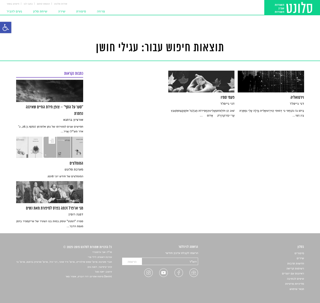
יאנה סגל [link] (99, 272)
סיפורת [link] (81, 11)
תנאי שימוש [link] (297, 289)
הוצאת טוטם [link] (43, 4)
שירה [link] (61, 11)
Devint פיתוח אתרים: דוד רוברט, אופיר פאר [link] (89, 276)
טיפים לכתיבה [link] (295, 279)
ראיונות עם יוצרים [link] (293, 273)
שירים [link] (300, 258)
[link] (5, 27)
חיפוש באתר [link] (13, 4)
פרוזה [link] (101, 11)
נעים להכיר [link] (14, 11)
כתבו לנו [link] (28, 4)
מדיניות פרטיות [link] (294, 284)
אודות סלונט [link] (60, 4)
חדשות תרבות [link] (295, 263)
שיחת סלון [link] (40, 11)
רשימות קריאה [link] (295, 268)
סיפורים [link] (299, 253)
